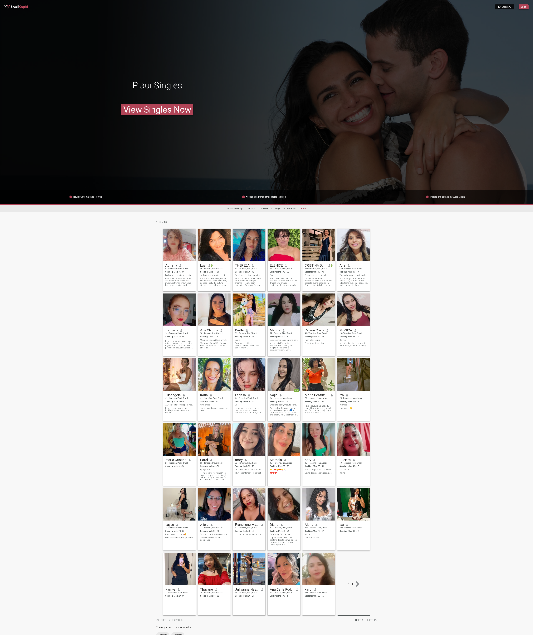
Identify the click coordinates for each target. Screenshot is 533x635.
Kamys (170, 589)
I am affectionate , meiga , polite (179, 538)
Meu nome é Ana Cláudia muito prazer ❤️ (214, 340)
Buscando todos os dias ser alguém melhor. (214, 534)
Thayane (206, 589)
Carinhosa (344, 469)
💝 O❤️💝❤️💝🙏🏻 (278, 469)
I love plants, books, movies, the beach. (214, 409)
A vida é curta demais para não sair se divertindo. (179, 405)
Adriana (171, 265)
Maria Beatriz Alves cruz (317, 395)
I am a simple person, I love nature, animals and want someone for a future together (248, 410)
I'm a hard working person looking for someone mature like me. (177, 410)
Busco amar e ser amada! (316, 275)
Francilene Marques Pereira (247, 525)
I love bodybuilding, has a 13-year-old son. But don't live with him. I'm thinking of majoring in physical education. (318, 409)
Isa (342, 525)
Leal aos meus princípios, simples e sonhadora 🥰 (179, 275)
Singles (278, 208)
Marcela (276, 460)
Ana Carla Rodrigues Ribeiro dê (282, 589)
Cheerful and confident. (315, 343)
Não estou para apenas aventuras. (319, 469)
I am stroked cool (312, 538)
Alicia (204, 525)
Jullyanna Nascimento (247, 589)
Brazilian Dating (234, 208)
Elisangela (173, 395)
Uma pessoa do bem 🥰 (175, 534)
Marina (275, 330)
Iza (342, 395)
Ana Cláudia (209, 330)
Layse (169, 525)
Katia (204, 395)
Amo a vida (205, 405)
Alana (309, 525)
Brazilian (265, 208)
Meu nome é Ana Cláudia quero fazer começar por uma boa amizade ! (213, 345)
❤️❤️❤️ (273, 473)
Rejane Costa (314, 330)
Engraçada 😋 (346, 408)
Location (291, 208)
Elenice (273, 275)
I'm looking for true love (280, 534)
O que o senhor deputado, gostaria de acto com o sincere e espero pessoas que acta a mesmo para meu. (283, 541)
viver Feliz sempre (312, 340)
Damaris (171, 330)
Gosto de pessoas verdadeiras (318, 473)
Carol (204, 460)
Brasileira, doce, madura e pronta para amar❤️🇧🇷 (284, 405)
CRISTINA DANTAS (315, 265)
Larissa (240, 395)
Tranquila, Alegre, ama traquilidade (354, 275)
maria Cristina (175, 460)
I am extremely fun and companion (210, 539)
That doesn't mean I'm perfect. (248, 473)
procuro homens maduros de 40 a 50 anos (249, 534)
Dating (342, 473)
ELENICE (276, 265)
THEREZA (242, 265)
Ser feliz (343, 340)
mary (239, 460)
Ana (342, 265)
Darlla (239, 330)
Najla (273, 395)
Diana (274, 525)
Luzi (203, 265)
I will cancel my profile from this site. (214, 275)
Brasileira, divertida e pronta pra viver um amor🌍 (249, 275)
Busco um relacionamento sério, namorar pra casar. (284, 340)
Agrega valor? (206, 469)
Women (251, 208)
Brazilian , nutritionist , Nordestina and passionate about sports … (247, 345)
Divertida (343, 405)
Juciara (345, 460)
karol (308, 589)
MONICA (346, 330)
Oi (236, 405)
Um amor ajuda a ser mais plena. (249, 469)
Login (523, 7)
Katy (308, 460)
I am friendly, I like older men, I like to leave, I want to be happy (353, 344)
